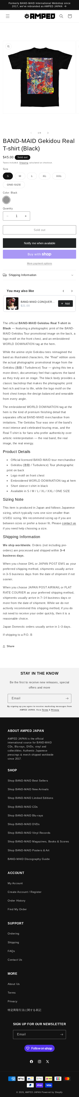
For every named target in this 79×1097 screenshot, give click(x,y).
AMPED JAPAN (33, 1092)
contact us (69, 523)
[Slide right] (48, 133)
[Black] (6, 199)
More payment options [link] (39, 263)
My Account (15, 883)
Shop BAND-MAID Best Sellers (28, 780)
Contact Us (15, 959)
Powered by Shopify (52, 1092)
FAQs (11, 951)
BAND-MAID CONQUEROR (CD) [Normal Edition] (38, 301)
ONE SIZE (16, 185)
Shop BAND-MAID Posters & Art (28, 850)
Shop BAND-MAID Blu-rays (25, 815)
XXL (61, 176)
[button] (7, 16)
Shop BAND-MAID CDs (23, 806)
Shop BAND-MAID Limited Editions (30, 797)
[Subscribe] (67, 698)
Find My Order (17, 909)
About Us (14, 983)
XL (46, 176)
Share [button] (11, 646)
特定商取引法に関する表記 (24, 1009)
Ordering (13, 933)
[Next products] (72, 291)
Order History (17, 900)
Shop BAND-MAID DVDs (24, 824)
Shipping (23, 163)
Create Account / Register (25, 891)
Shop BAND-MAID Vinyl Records (29, 832)
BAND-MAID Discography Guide (29, 858)
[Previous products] (63, 291)
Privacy (55, 710)
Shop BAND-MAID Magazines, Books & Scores (38, 841)
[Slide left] (31, 133)
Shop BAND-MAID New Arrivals (28, 789)
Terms (45, 710)
